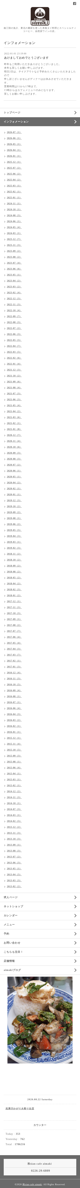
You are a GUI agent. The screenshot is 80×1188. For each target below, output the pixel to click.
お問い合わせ (12, 942)
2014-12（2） (14, 791)
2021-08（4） (14, 387)
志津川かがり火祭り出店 (20, 1108)
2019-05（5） (14, 530)
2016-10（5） (14, 684)
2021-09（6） (14, 381)
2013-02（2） (14, 886)
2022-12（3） (14, 298)
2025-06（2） (14, 174)
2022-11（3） (14, 304)
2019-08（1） (14, 518)
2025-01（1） (14, 197)
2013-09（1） (14, 845)
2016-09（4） (14, 690)
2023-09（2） (14, 251)
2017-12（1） (14, 601)
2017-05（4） (14, 643)
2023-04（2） (14, 280)
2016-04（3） (14, 714)
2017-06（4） (14, 637)
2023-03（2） (14, 286)
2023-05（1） (14, 275)
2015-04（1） (14, 773)
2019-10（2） (14, 506)
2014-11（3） (14, 797)
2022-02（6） (14, 358)
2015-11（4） (14, 744)
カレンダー (11, 915)
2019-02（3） (14, 548)
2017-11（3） (14, 607)
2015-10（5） (14, 750)
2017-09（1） (14, 619)
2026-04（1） (14, 150)
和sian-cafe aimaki (32, 1184)
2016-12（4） (14, 672)
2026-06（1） (14, 138)
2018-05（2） (14, 577)
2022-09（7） (14, 316)
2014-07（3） (14, 809)
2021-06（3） (14, 399)
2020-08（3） (14, 459)
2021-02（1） (14, 423)
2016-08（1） (14, 696)
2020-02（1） (14, 488)
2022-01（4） (14, 364)
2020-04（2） (14, 482)
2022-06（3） (14, 334)
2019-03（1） (14, 542)
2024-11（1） (14, 203)
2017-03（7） (14, 655)
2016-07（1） (14, 702)
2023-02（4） (14, 292)
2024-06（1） (14, 221)
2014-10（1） (14, 803)
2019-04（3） (14, 536)
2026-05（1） (14, 144)
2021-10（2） (14, 375)
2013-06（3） (14, 862)
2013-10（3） (14, 839)
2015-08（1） (14, 761)
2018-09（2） (14, 565)
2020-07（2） (14, 465)
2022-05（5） (14, 340)
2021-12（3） (14, 370)
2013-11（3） (14, 833)
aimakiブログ (12, 970)
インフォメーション (16, 121)
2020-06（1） (14, 470)
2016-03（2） (14, 720)
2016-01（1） (14, 732)
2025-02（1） (14, 191)
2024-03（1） (14, 233)
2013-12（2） (14, 827)
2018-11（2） (14, 554)
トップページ (12, 112)
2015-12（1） (14, 738)
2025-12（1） (14, 162)
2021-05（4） (14, 405)
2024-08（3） (14, 215)
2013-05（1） (14, 868)
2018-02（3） (14, 589)
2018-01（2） (14, 595)
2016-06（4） (14, 708)
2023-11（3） (14, 245)
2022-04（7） (14, 346)
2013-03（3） (14, 880)
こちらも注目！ (13, 951)
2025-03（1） (14, 185)
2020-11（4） (14, 441)
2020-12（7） (14, 435)
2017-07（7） (14, 631)
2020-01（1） (14, 494)
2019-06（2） (14, 524)
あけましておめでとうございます (26, 57)
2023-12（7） (14, 239)
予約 (6, 933)
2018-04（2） (14, 583)
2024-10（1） (14, 209)
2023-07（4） (14, 263)
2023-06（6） (14, 269)
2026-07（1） (14, 132)
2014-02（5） (14, 821)
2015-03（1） (14, 779)
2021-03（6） (14, 417)
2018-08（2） (14, 571)
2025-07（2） (14, 168)
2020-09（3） (14, 453)
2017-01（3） (14, 666)
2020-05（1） (14, 476)
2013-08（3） (14, 851)
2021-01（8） (14, 429)
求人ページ (11, 897)
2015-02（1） (14, 785)
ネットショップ (13, 906)
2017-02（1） (14, 661)
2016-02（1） (14, 726)
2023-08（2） (14, 257)
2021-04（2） (14, 411)
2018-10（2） (14, 560)
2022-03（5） (14, 352)
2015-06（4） (14, 767)
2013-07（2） (14, 856)
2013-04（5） (14, 874)
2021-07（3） (14, 393)
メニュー (9, 924)
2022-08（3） (14, 322)
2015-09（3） (14, 756)
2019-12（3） (14, 500)
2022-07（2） (14, 328)
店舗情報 (9, 961)
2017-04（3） (14, 649)
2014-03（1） (14, 815)
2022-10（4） (14, 310)
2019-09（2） (14, 512)
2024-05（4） (14, 227)
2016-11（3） (14, 678)
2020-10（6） (14, 447)
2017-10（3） (14, 613)
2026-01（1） (14, 156)
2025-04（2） (14, 180)
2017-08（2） (14, 625)
